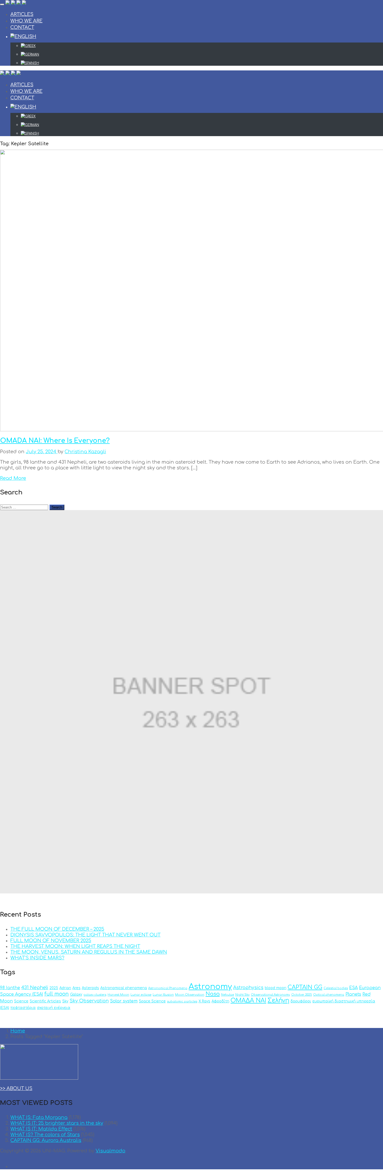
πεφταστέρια (23, 1008)
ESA (353, 987)
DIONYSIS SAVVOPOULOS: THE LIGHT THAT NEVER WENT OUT (85, 934)
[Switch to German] (202, 54)
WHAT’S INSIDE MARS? (37, 957)
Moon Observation (189, 994)
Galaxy (76, 994)
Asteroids (90, 988)
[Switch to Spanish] (202, 63)
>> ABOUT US (16, 1088)
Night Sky (242, 994)
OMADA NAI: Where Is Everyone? (55, 440)
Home (17, 1030)
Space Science (152, 1001)
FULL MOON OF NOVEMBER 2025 (50, 940)
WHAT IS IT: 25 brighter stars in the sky (56, 1123)
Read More (13, 478)
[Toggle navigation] (2, 4)
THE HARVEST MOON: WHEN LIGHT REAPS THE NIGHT (75, 946)
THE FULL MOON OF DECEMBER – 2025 (57, 929)
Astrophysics (248, 987)
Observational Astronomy (270, 994)
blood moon (275, 988)
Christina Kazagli (85, 451)
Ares (76, 988)
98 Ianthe (10, 987)
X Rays (204, 1001)
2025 (54, 988)
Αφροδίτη (220, 1001)
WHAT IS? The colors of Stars (45, 1134)
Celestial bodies (336, 988)
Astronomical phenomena (123, 988)
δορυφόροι (301, 1001)
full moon (56, 994)
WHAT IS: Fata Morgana (38, 1117)
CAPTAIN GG (305, 987)
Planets (353, 994)
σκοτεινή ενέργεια (53, 1008)
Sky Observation (89, 1000)
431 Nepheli (34, 987)
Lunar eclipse (141, 994)
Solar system (124, 1001)
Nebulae (227, 994)
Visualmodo (110, 1150)
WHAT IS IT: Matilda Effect (41, 1128)
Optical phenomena (328, 994)
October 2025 (301, 994)
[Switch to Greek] (202, 46)
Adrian (65, 988)
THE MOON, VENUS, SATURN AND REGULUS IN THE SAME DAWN (88, 952)
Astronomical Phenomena (167, 988)
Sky (65, 1001)
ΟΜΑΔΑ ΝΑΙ (248, 1000)
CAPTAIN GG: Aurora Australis (45, 1140)
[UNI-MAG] (15, 3)
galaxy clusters (94, 994)
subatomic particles (182, 1001)
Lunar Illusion (163, 994)
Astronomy (210, 986)
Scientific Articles (45, 1001)
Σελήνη (278, 1000)
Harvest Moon (118, 994)
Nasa (213, 994)
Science (21, 1001)
